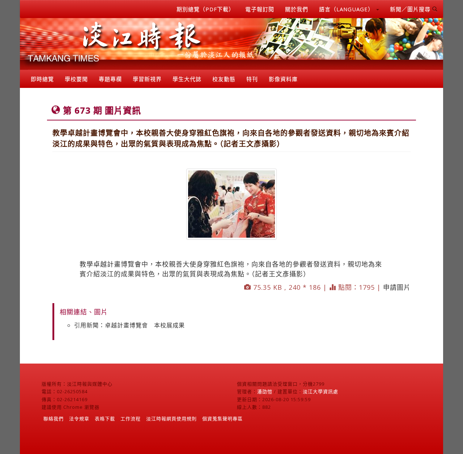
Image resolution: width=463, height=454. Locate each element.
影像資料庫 (283, 78)
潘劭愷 (264, 391)
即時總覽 (42, 78)
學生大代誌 (187, 78)
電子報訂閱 (259, 9)
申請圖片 (397, 287)
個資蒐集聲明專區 (222, 418)
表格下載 (105, 418)
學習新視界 (147, 78)
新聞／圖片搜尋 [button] (411, 9)
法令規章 (79, 418)
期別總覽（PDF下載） (205, 9)
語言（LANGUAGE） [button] (347, 9)
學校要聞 (76, 78)
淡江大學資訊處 (320, 391)
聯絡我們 (53, 418)
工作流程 (130, 418)
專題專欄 (110, 78)
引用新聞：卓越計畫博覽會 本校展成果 (129, 325)
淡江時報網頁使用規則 (171, 418)
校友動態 (223, 78)
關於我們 (296, 9)
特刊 (252, 78)
